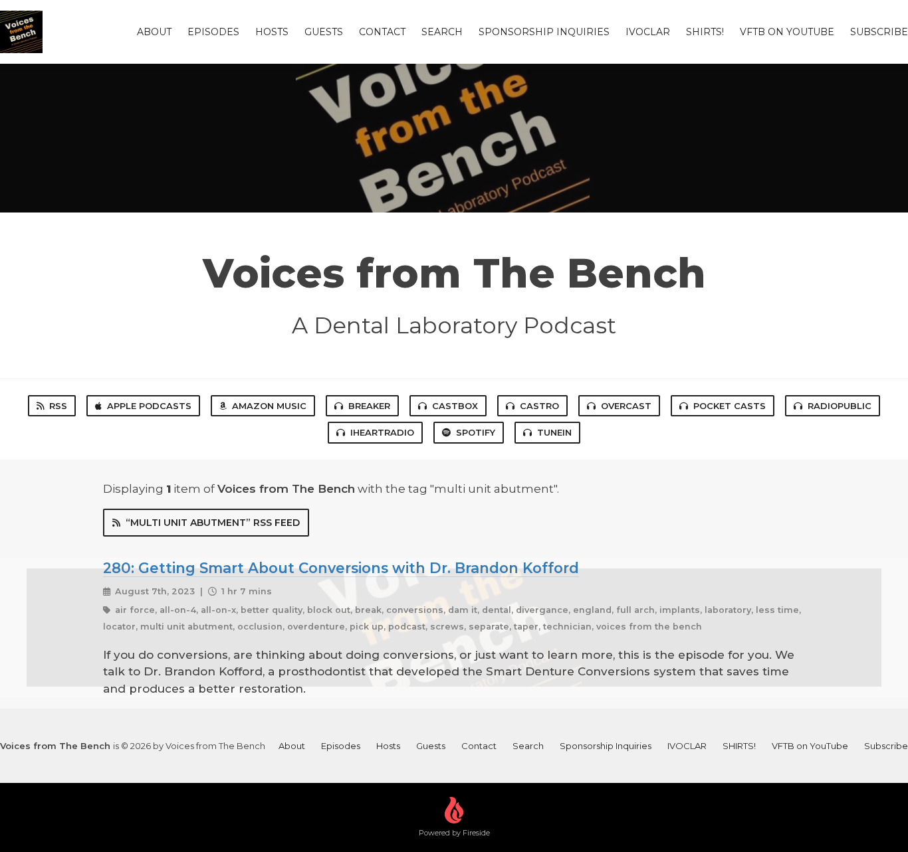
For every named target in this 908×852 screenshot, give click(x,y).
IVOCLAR (647, 32)
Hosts (271, 32)
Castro (539, 405)
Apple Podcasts (149, 405)
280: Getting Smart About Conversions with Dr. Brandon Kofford (341, 567)
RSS (58, 405)
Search (442, 32)
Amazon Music (269, 405)
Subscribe (879, 32)
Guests (323, 32)
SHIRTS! (705, 32)
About (154, 32)
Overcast (626, 405)
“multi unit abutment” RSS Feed (213, 523)
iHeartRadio (382, 432)
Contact (382, 32)
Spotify (475, 432)
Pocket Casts (729, 405)
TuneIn (554, 432)
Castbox (455, 405)
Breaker (369, 405)
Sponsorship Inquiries (544, 32)
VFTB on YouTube (787, 32)
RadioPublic (839, 405)
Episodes (213, 32)
